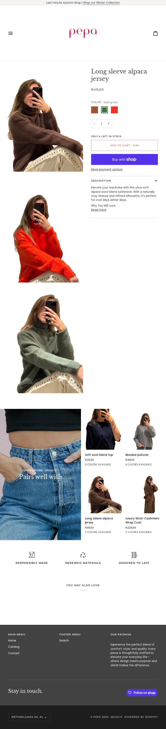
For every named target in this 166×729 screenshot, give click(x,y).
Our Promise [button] (121, 634)
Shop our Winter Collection (101, 3)
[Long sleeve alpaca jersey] (103, 492)
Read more (98, 210)
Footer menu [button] (70, 634)
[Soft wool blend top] (103, 429)
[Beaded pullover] (144, 429)
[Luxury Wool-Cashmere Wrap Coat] (144, 492)
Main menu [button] (16, 634)
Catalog (13, 647)
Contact (14, 653)
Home (12, 640)
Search (64, 640)
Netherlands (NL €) (27, 717)
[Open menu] (14, 33)
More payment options (106, 169)
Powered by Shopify (141, 717)
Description (101, 180)
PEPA (97, 717)
